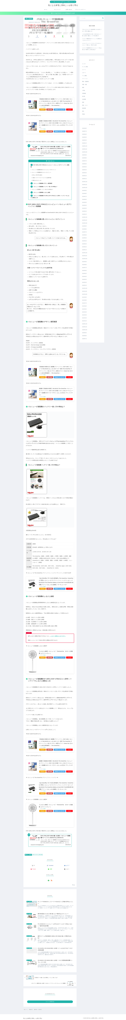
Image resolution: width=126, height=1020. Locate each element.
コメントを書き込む (50, 1001)
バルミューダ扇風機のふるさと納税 (41, 192)
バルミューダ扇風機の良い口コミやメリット (41, 172)
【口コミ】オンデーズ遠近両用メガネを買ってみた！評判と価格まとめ (91, 30)
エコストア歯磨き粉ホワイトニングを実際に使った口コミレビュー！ (91, 39)
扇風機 (41, 854)
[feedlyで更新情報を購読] (48, 880)
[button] (71, 36)
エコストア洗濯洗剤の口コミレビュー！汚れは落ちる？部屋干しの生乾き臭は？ (91, 48)
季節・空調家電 (29, 854)
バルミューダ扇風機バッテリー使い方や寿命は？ (42, 189)
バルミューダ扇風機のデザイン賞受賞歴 (42, 183)
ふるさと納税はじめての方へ (58, 636)
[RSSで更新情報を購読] (51, 880)
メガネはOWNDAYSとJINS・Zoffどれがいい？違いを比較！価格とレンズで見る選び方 (91, 35)
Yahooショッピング (59, 109)
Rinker (45, 374)
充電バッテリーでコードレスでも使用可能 (41, 177)
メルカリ (69, 109)
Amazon (42, 109)
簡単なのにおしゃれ (36, 180)
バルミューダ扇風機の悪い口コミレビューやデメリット (44, 169)
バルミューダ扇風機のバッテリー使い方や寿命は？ (45, 186)
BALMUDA (36, 854)
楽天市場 (50, 109)
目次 (49, 161)
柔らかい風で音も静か (37, 175)
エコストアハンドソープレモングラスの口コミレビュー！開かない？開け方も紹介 (91, 44)
